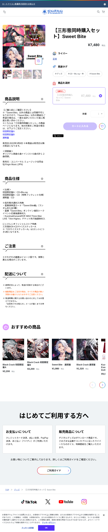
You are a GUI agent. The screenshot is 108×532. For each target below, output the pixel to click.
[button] (102, 385)
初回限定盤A (9, 131)
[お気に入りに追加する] (102, 126)
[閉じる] (104, 515)
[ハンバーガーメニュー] (4, 12)
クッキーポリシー (49, 523)
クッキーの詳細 (28, 528)
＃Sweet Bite (94, 74)
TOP (7, 490)
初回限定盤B (9, 134)
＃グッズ (58, 74)
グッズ (17, 490)
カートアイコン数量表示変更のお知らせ (18, 4)
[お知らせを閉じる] (105, 4)
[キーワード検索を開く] (98, 11)
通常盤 (6, 138)
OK (46, 528)
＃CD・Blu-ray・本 (76, 74)
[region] (54, 521)
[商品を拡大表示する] (38, 60)
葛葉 (55, 59)
